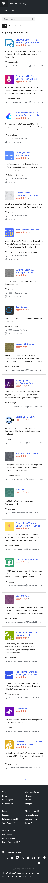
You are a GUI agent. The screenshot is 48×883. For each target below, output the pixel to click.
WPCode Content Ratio (27, 453)
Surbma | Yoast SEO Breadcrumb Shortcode (27, 193)
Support (5, 815)
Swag (28, 823)
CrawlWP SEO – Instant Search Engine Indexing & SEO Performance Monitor (28, 41)
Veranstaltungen (31, 815)
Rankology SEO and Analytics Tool (24, 381)
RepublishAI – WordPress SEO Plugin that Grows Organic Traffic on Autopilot (29, 673)
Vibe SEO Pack (23, 596)
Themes (28, 796)
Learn (4, 811)
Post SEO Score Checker (27, 559)
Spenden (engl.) (32, 819)
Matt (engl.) (8, 834)
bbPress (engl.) (9, 838)
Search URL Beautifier (26, 417)
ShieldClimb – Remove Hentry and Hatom (26, 633)
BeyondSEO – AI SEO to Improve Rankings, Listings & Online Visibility (29, 114)
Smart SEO (21, 489)
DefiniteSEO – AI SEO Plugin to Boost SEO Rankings (29, 743)
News (4, 796)
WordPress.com (9, 830)
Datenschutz (7, 804)
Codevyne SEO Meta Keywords (23, 154)
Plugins (28, 800)
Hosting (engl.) (8, 800)
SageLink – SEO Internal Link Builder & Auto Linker (28, 524)
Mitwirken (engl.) (32, 811)
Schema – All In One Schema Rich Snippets (26, 77)
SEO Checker (22, 708)
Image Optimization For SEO (29, 230)
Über (4, 792)
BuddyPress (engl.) (11, 842)
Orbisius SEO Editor (25, 344)
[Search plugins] (32, 19)
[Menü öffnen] (44, 3)
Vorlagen (28, 804)
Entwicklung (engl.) (10, 819)
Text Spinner (22, 307)
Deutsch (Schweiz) (15, 852)
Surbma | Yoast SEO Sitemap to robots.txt (26, 271)
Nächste (30, 779)
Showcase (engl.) (32, 792)
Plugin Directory (8, 10)
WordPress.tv (9, 823)
